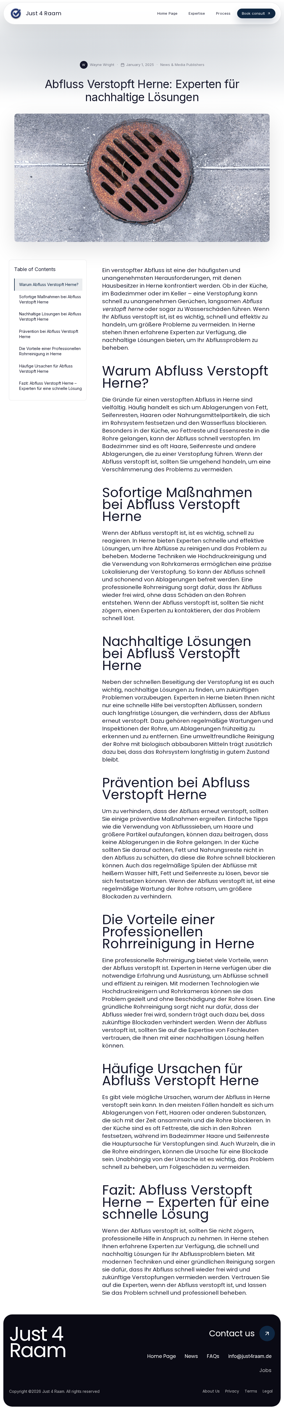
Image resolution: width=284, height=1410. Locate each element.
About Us (211, 1391)
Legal (268, 1391)
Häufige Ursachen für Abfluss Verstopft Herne (46, 369)
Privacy (232, 1391)
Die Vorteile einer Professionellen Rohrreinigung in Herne (50, 351)
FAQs (213, 1356)
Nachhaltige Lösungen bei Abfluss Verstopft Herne (50, 316)
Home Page (161, 1356)
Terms (251, 1391)
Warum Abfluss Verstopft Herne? (48, 284)
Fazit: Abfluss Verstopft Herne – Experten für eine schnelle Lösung (50, 386)
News (191, 1356)
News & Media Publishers (182, 64)
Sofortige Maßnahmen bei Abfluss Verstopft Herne (50, 299)
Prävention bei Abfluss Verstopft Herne (48, 334)
